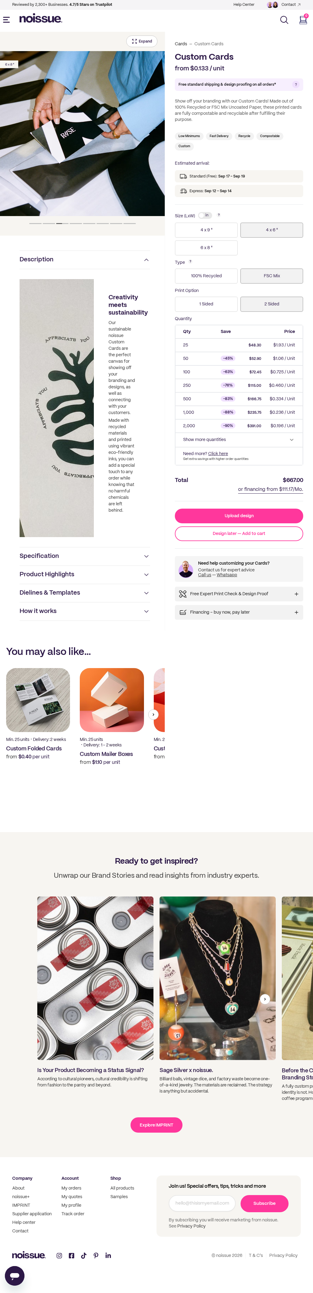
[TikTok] (84, 1256)
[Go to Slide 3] (62, 223)
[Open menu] (7, 19)
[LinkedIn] (108, 1256)
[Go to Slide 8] (129, 223)
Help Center (244, 4)
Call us (204, 575)
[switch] (205, 215)
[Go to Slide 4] (76, 223)
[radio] (206, 230)
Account (70, 1178)
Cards (181, 44)
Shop (115, 1178)
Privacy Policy (191, 1226)
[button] (82, 134)
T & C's (256, 1256)
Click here (218, 454)
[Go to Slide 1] (35, 223)
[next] (153, 714)
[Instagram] (59, 1256)
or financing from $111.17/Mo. (270, 489)
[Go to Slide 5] (89, 223)
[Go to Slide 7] (116, 223)
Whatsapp (227, 575)
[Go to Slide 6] (103, 223)
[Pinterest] (96, 1256)
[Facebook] (71, 1256)
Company (22, 1178)
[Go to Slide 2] (49, 223)
